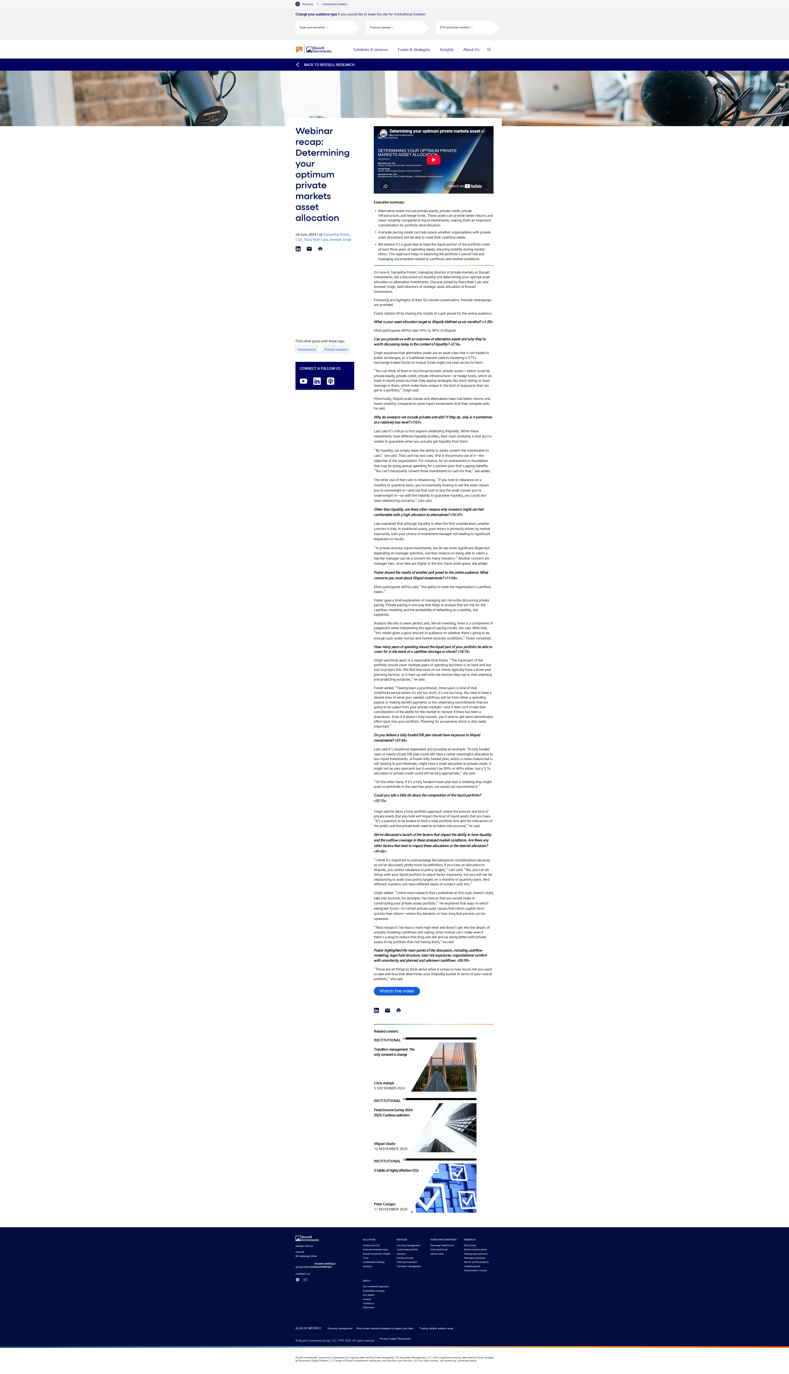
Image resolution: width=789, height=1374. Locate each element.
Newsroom (368, 1307)
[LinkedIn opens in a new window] (317, 381)
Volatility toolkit (472, 1266)
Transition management (409, 1266)
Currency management (408, 1245)
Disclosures (404, 1338)
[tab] (306, 4)
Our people (368, 1294)
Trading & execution (407, 1262)
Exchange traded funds (442, 1245)
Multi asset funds (439, 1249)
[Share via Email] (309, 249)
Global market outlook (475, 1249)
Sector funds (436, 1253)
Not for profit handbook (476, 1262)
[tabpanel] (394, 24)
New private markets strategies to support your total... (385, 1328)
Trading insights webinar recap (436, 1328)
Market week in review (475, 1270)
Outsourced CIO (371, 1245)
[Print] (320, 249)
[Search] (489, 49)
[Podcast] (330, 381)
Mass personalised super (375, 1249)
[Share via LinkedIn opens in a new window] (298, 249)
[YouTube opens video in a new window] (303, 381)
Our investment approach (376, 1286)
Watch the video (397, 991)
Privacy (384, 1338)
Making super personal (475, 1253)
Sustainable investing (373, 1290)
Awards (367, 1299)
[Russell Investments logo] (313, 49)
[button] (324, 27)
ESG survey (470, 1245)
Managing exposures (475, 1257)
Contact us (368, 1303)
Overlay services (405, 1257)
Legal (393, 1338)
